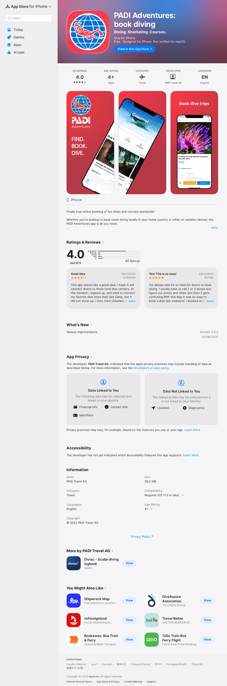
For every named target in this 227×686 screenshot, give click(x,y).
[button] (29, 29)
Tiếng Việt (197, 664)
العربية (94, 664)
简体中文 (121, 664)
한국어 (158, 664)
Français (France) (140, 664)
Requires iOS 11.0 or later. (162, 495)
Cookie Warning (133, 681)
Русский (107, 664)
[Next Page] (222, 77)
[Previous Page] (62, 77)
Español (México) (76, 664)
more (214, 227)
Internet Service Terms (79, 681)
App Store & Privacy (108, 681)
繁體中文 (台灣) (75, 668)
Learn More (192, 430)
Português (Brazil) (176, 664)
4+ (146, 509)
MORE (132, 301)
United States (74, 659)
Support (151, 681)
